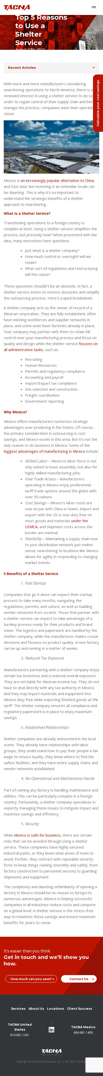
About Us (36, 1008)
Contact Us (79, 979)
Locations (55, 1008)
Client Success (79, 1008)
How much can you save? (31, 979)
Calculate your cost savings (98, 103)
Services (18, 1008)
